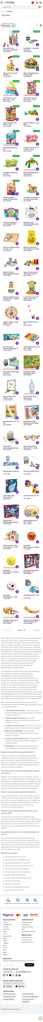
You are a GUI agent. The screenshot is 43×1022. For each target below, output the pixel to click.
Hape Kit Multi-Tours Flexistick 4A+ (30, 397)
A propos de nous (27, 937)
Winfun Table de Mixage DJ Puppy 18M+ (31, 73)
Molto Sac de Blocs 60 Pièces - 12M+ (10, 123)
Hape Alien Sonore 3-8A (31, 495)
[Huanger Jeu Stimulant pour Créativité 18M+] (11, 213)
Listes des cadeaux (27, 927)
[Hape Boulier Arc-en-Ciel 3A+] (11, 412)
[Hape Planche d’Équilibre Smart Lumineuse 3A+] (32, 610)
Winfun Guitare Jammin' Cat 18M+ (10, 73)
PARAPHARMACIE (7, 924)
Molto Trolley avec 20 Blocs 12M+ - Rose (9, 98)
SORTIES (5, 940)
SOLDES (5, 954)
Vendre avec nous (27, 922)
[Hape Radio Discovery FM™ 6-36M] (32, 511)
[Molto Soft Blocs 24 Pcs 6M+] (11, 138)
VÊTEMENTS (6, 929)
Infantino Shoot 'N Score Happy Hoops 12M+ (31, 297)
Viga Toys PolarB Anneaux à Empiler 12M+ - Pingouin (11, 297)
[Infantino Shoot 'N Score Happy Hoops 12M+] (32, 287)
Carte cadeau (26, 924)
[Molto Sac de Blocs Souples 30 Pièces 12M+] (11, 188)
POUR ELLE (5, 927)
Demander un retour (27, 942)
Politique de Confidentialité (30, 996)
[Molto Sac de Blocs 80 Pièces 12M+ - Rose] (32, 88)
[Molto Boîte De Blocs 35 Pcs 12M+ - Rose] (32, 138)
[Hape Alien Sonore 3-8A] (32, 486)
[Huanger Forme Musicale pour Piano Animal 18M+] (32, 188)
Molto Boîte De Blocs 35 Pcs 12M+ (10, 173)
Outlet (5, 922)
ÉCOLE (4, 945)
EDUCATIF (9, 11)
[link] (8, 630)
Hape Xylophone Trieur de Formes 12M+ (32, 347)
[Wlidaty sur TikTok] (16, 975)
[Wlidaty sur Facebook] (7, 975)
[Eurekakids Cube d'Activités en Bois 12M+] (11, 38)
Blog (23, 929)
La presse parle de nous (28, 931)
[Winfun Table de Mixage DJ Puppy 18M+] (32, 63)
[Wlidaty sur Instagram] (4, 975)
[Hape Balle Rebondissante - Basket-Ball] (32, 536)
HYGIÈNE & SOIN (7, 936)
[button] (40, 3)
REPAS (5, 938)
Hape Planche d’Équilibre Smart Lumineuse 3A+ (32, 620)
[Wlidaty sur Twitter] (13, 975)
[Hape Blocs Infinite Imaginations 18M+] (32, 362)
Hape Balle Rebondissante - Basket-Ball (32, 547)
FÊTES (4, 950)
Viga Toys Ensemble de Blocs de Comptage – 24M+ (31, 273)
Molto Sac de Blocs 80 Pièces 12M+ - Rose (30, 98)
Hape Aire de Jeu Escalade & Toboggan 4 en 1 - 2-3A (10, 348)
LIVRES (4, 934)
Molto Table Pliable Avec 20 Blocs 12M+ (31, 173)
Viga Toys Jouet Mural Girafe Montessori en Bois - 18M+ (32, 248)
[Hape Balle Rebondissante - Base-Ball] (11, 585)
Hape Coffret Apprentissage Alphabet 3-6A (11, 447)
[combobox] (21, 7)
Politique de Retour (8, 999)
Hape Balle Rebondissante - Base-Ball (10, 596)
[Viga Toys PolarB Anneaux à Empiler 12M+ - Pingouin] (11, 287)
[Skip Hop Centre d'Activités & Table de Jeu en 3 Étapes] (32, 213)
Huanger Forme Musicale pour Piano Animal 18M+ (31, 198)
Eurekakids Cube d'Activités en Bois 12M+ (10, 49)
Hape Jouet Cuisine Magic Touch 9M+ (11, 372)
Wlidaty (7, 1009)
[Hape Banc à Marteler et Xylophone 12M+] (11, 610)
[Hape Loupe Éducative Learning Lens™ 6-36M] (11, 536)
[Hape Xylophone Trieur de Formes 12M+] (32, 337)
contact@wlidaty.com (23, 971)
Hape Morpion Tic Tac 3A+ (11, 471)
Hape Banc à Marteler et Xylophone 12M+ (10, 620)
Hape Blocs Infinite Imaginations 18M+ (29, 372)
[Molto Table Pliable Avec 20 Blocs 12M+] (32, 163)
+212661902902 (8, 971)
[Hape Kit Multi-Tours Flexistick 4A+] (32, 387)
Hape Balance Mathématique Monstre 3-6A (10, 522)
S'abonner (29, 965)
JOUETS (5, 931)
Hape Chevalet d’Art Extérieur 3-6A (9, 397)
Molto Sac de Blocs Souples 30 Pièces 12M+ (10, 198)
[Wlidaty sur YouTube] (10, 975)
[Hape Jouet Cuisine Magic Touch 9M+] (11, 362)
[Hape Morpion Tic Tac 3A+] (11, 461)
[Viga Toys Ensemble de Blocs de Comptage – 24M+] (32, 262)
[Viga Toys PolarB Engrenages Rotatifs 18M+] (11, 262)
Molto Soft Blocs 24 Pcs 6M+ (10, 148)
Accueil (3, 11)
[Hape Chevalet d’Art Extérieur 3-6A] (11, 387)
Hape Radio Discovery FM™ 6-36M (31, 521)
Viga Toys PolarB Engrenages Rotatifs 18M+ (11, 273)
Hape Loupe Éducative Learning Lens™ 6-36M (10, 546)
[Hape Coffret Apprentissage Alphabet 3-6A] (11, 437)
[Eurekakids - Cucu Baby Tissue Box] (32, 38)
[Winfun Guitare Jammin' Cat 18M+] (11, 63)
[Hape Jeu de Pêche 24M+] (32, 461)
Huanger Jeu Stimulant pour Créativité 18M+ (10, 223)
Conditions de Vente (28, 993)
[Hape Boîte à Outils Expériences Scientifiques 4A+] (32, 412)
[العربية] (33, 2)
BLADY (4, 952)
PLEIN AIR (5, 947)
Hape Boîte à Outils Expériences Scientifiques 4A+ (32, 423)
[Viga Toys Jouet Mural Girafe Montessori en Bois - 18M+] (32, 238)
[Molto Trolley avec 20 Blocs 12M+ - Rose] (11, 88)
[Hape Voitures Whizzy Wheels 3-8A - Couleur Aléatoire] (32, 437)
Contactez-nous (27, 939)
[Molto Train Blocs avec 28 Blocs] (32, 113)
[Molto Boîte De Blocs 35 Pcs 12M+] (11, 163)
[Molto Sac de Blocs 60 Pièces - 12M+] (11, 113)
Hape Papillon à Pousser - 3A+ (32, 322)
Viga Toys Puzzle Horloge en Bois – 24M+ (10, 322)
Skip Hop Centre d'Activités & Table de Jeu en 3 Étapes (31, 224)
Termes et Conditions (9, 993)
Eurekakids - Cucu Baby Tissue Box (31, 49)
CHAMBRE (5, 943)
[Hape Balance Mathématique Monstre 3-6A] (11, 511)
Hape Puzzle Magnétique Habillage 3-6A (31, 571)
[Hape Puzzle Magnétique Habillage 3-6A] (32, 561)
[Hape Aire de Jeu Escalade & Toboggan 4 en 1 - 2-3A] (11, 337)
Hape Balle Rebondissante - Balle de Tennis (11, 572)
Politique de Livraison (9, 996)
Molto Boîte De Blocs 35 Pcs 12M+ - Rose (31, 148)
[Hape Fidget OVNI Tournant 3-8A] (11, 486)
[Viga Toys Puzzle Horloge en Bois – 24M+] (11, 312)
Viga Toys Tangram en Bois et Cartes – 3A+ (11, 248)
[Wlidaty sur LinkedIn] (19, 975)
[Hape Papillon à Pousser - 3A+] (32, 312)
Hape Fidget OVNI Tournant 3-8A (8, 496)
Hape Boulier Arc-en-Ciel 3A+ (11, 422)
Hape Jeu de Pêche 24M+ (31, 471)
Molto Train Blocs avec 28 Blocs (31, 123)
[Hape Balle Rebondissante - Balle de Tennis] (11, 561)
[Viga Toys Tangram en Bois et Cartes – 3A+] (11, 238)
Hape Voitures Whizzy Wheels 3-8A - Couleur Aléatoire (31, 447)
